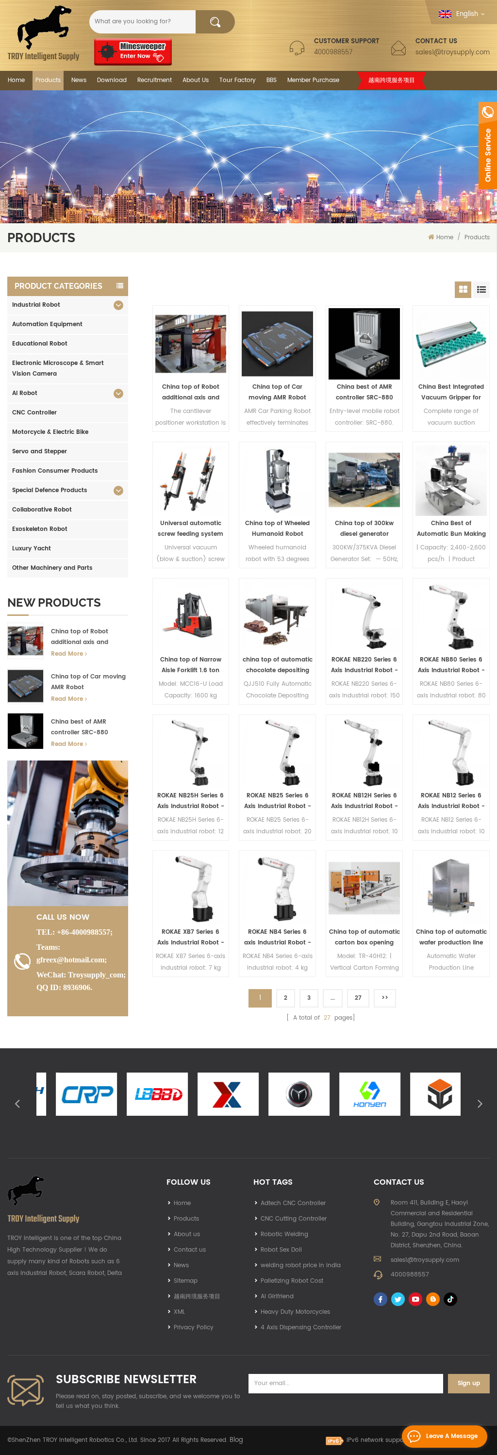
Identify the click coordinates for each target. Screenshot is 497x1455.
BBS (271, 80)
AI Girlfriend (277, 1296)
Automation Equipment (47, 324)
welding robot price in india (301, 1265)
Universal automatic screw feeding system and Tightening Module (190, 529)
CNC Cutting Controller (294, 1219)
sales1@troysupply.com (452, 53)
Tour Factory (237, 80)
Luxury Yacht (31, 548)
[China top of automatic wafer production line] (451, 889)
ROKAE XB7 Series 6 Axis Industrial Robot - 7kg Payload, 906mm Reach (190, 937)
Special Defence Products (49, 490)
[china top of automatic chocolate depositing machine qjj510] (277, 616)
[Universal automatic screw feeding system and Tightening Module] (191, 480)
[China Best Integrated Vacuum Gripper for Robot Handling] (451, 344)
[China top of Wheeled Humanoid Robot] (277, 480)
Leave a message (452, 1436)
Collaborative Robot (42, 509)
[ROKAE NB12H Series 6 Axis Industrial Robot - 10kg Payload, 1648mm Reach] (364, 753)
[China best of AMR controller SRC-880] (364, 344)
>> (384, 998)
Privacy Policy (194, 1327)
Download (112, 80)
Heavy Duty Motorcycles (295, 1312)
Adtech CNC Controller (293, 1203)
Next (480, 1103)
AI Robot (24, 393)
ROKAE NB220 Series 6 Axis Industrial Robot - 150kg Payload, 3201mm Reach (364, 665)
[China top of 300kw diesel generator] (364, 480)
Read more (67, 654)
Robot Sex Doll (281, 1250)
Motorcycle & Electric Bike (50, 432)
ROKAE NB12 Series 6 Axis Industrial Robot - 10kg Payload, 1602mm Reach (451, 801)
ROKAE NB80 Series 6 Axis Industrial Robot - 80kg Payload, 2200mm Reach (451, 665)
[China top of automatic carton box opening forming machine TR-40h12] (364, 889)
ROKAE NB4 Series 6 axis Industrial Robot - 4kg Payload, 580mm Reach (277, 937)
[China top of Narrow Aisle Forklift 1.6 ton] (191, 616)
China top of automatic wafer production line (451, 937)
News (78, 80)
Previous (17, 1103)
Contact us (190, 1250)
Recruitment (154, 80)
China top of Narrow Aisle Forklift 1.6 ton (190, 665)
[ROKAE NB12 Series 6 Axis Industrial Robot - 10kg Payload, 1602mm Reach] (451, 753)
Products (48, 80)
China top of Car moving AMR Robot (88, 682)
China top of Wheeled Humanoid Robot (277, 529)
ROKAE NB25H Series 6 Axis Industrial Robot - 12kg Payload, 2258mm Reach (190, 801)
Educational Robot (39, 343)
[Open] (488, 145)
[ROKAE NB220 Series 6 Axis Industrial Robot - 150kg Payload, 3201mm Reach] (364, 616)
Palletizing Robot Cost (292, 1281)
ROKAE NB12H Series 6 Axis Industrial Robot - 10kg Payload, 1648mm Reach (364, 801)
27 (358, 998)
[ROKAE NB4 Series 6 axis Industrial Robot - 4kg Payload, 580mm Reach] (277, 889)
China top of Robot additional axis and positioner (79, 637)
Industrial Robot (36, 305)
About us (187, 1234)
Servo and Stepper (39, 451)
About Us (195, 80)
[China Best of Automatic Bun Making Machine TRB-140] (451, 480)
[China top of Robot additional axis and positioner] (191, 344)
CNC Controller (34, 412)
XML (179, 1312)
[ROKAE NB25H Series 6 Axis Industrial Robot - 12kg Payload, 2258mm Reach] (191, 753)
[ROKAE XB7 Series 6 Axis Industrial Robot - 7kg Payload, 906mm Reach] (191, 889)
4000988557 (333, 53)
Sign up (469, 1383)
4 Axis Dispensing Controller (301, 1327)
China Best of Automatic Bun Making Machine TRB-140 (451, 529)
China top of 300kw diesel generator (364, 529)
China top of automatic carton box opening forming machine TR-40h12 (364, 937)
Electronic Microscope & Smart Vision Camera (58, 369)
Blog (236, 1440)
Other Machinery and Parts (52, 568)
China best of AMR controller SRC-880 (79, 727)
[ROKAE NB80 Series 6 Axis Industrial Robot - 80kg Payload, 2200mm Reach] (451, 616)
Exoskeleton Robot (39, 529)
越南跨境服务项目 (391, 80)
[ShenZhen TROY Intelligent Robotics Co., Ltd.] (43, 33)
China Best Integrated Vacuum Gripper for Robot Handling (451, 392)
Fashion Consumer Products (55, 471)
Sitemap (186, 1281)
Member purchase (313, 80)
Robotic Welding (284, 1234)
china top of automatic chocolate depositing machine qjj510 (278, 665)
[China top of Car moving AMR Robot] (277, 344)
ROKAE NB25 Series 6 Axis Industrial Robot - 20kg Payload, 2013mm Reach (277, 801)
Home (16, 80)
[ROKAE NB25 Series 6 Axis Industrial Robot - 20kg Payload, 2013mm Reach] (277, 753)
